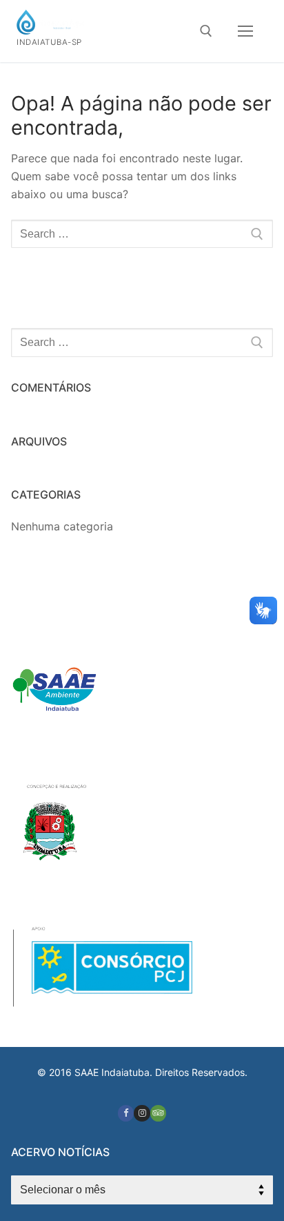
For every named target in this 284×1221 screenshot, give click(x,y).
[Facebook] (126, 1113)
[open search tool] (206, 31)
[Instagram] (142, 1113)
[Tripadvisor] (158, 1113)
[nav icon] (245, 31)
